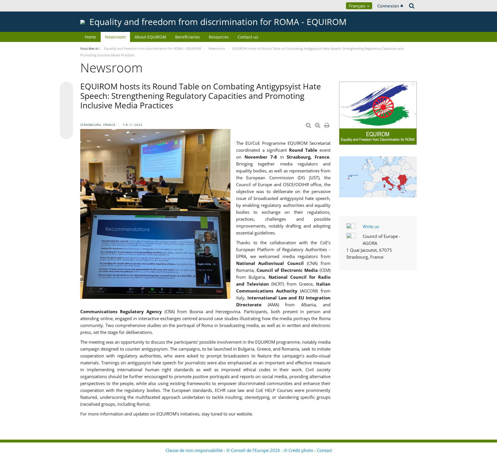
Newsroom (115, 37)
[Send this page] (66, 132)
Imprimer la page (327, 124)
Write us (371, 226)
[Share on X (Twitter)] (66, 99)
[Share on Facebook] (66, 110)
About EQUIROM (150, 37)
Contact (324, 450)
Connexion (388, 6)
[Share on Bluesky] (66, 88)
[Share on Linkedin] (66, 121)
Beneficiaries (187, 37)
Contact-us (248, 37)
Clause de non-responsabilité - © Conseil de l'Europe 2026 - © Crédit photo (239, 450)
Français (357, 6)
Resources (219, 37)
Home (90, 37)
